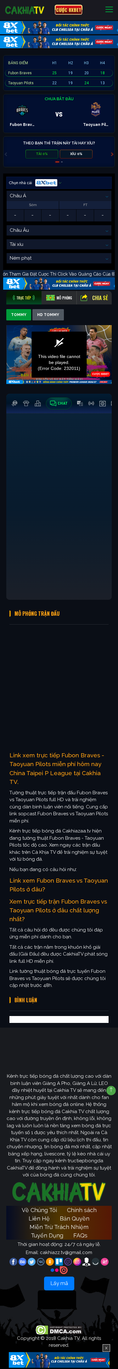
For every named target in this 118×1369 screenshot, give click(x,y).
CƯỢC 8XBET (68, 9)
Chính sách (82, 1210)
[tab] (24, 297)
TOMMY (18, 315)
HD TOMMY (48, 315)
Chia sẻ (100, 298)
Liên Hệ (39, 1218)
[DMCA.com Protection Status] (59, 1329)
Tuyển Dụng (47, 1235)
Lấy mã (59, 1283)
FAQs (80, 1235)
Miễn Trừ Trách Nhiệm (59, 1227)
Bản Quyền (74, 1218)
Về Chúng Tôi (39, 1210)
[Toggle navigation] (109, 10)
